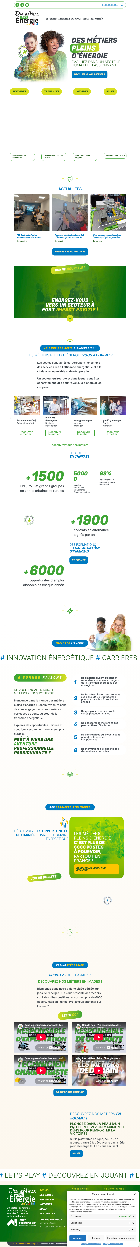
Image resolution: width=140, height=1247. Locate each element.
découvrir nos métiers (89, 74)
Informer (76, 19)
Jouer (86, 19)
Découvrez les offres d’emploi (91, 869)
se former (79, 560)
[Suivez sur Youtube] (27, 5)
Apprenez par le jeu (115, 155)
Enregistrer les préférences (120, 1238)
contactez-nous (114, 19)
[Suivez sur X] (22, 5)
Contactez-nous (51, 1219)
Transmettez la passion (82, 156)
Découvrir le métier (26, 433)
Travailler (64, 19)
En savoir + (22, 241)
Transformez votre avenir (53, 156)
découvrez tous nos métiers (70, 445)
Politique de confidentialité (91, 1244)
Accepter (77, 1238)
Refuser (96, 1238)
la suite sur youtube (70, 1092)
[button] (134, 1194)
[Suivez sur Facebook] (17, 5)
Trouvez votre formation (19, 156)
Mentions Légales (48, 1223)
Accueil (45, 1190)
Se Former (51, 19)
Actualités (97, 19)
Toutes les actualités (70, 251)
